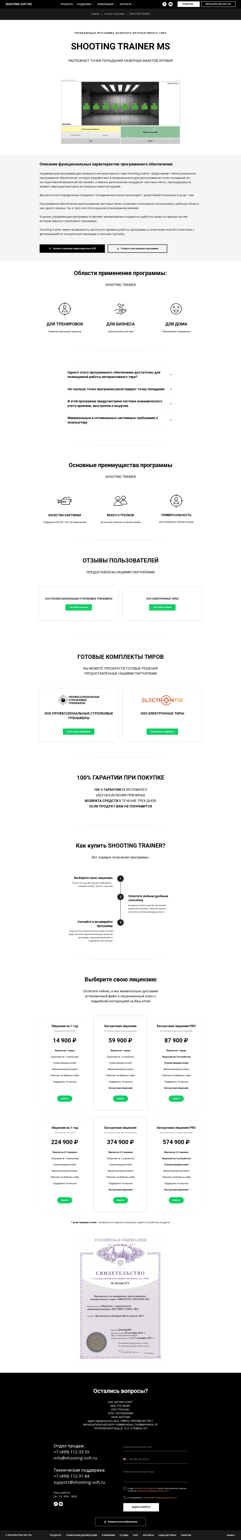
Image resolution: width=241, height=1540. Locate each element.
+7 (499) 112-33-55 (71, 1452)
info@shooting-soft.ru (75, 1458)
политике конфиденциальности (153, 1490)
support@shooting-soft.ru (79, 1482)
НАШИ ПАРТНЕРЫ (167, 1535)
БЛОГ (135, 1535)
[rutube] (164, 4)
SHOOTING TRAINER (140, 14)
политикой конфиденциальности (160, 1497)
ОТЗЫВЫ (124, 1535)
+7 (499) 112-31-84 (71, 1476)
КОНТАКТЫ (148, 1535)
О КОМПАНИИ (108, 1535)
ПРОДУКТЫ (67, 4)
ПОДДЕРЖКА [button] (84, 4)
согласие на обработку (145, 1488)
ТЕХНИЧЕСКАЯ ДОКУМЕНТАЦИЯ (81, 1535)
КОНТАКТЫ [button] (126, 4)
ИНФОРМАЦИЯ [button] (106, 4)
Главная (95, 14)
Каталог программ (114, 14)
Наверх (230, 1535)
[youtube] (170, 4)
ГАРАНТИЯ (186, 1535)
